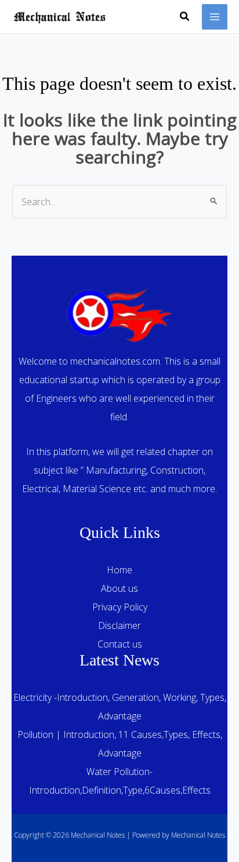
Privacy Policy (119, 607)
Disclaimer (119, 625)
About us (119, 588)
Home (119, 569)
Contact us (119, 644)
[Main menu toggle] (214, 17)
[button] (185, 16)
